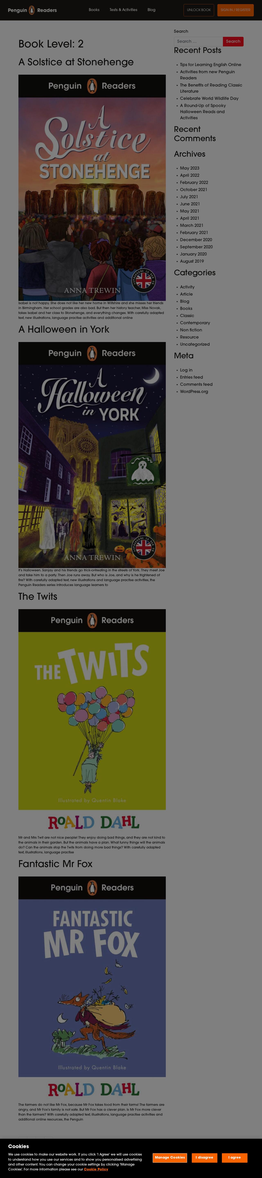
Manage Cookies (170, 1157)
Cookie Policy (96, 1169)
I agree (234, 1157)
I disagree (204, 1157)
